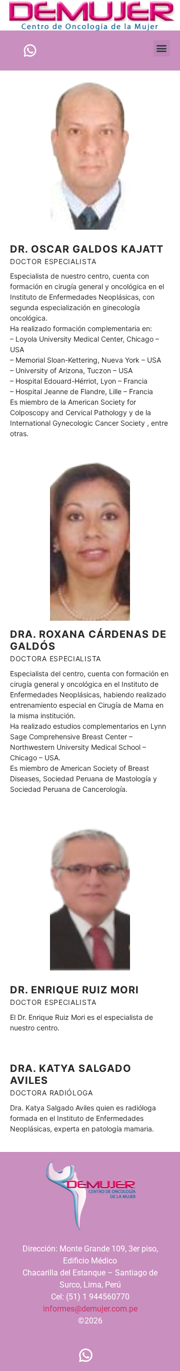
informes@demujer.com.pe (90, 1308)
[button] (162, 48)
